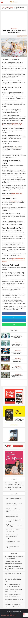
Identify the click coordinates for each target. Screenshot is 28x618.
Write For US (13, 615)
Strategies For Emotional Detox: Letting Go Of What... (16, 337)
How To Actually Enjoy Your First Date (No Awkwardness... (17, 376)
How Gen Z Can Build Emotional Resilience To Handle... (16, 352)
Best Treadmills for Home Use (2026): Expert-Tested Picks (14, 600)
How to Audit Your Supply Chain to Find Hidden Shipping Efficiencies (13, 595)
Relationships (9, 7)
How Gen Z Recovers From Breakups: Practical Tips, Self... (17, 368)
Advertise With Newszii (18, 614)
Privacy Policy (9, 614)
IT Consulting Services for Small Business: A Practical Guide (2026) (13, 562)
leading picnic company (16, 201)
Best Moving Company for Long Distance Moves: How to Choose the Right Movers (14, 568)
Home (3, 7)
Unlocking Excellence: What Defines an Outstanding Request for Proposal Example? (13, 260)
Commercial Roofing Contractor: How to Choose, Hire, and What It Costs (13, 579)
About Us (3, 614)
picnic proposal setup (12, 148)
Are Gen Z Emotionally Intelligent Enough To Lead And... (17, 360)
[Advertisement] (14, 18)
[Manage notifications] (24, 614)
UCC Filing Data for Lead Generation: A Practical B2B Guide (14, 557)
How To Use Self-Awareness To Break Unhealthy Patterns (16, 344)
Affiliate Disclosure (5, 615)
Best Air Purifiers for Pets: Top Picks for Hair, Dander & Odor (13, 590)
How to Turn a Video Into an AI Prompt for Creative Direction (12, 585)
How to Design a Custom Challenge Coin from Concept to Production (13, 605)
